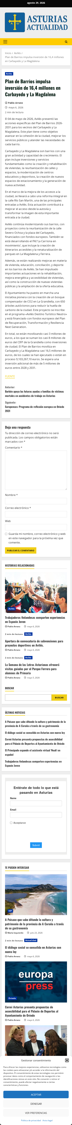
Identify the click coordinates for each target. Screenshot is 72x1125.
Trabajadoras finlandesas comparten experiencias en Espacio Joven (35, 619)
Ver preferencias (36, 1113)
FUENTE (10, 376)
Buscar (9, 688)
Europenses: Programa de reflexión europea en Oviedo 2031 (34, 406)
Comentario (13, 447)
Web (8, 521)
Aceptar (36, 1094)
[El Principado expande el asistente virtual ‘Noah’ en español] (36, 1045)
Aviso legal (48, 1120)
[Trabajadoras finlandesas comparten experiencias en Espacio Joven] (36, 592)
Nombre (11, 495)
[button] (67, 1060)
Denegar (36, 1103)
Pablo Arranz (15, 102)
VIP (10, 910)
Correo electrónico (18, 508)
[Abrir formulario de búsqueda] (66, 41)
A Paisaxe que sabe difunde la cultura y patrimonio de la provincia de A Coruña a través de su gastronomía (35, 724)
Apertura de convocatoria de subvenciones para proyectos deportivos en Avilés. (34, 643)
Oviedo (12, 998)
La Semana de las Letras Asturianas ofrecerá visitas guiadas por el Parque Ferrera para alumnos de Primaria (32, 668)
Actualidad (30, 940)
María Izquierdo (15, 932)
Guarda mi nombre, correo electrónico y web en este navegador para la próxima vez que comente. (37, 538)
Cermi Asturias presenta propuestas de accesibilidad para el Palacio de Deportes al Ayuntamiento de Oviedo (34, 741)
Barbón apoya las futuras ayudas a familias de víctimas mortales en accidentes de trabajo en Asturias (34, 391)
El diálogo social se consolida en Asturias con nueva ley (35, 733)
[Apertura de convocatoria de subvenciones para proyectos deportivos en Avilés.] (36, 634)
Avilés (9, 73)
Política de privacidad (31, 1120)
